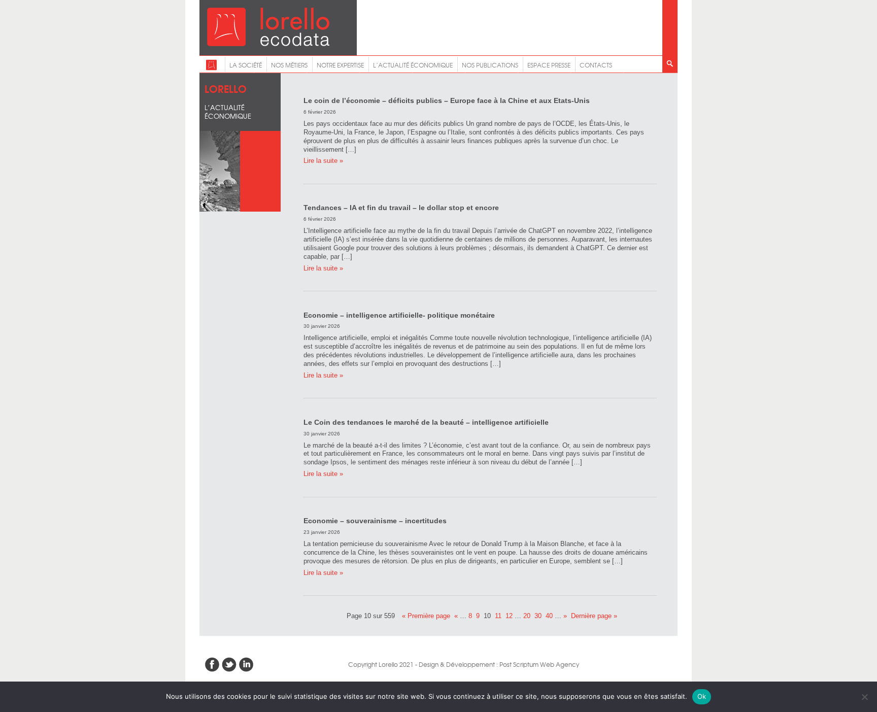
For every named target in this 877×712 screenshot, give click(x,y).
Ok (701, 696)
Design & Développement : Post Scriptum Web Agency (499, 664)
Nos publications (490, 65)
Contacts (596, 65)
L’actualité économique (413, 65)
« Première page (426, 616)
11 (498, 616)
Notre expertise (340, 65)
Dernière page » (594, 616)
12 (509, 616)
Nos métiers (289, 65)
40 (549, 616)
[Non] (864, 697)
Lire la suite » (323, 160)
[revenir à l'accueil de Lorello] (268, 43)
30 (538, 616)
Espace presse (548, 65)
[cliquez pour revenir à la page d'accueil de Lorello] (211, 68)
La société (245, 65)
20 (526, 616)
